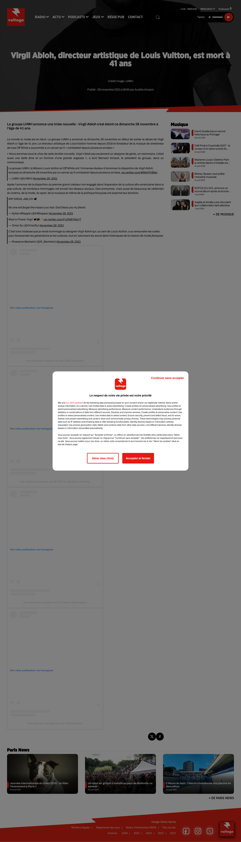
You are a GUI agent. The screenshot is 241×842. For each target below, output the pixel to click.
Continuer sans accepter (167, 378)
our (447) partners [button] (74, 402)
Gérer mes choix (103, 458)
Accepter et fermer (138, 458)
